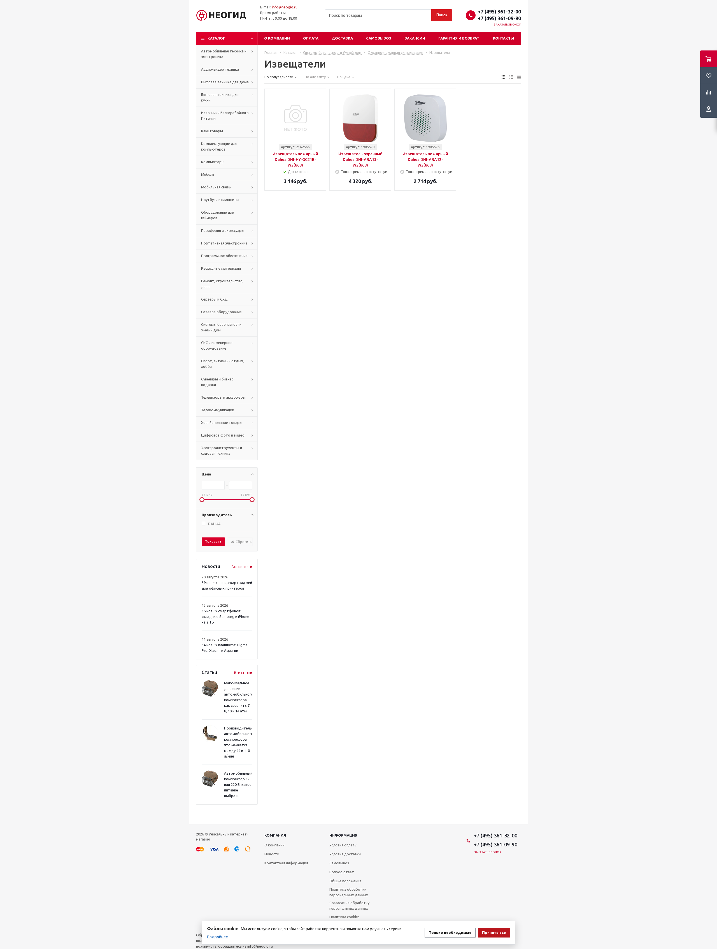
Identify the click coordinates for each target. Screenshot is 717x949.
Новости (271, 854)
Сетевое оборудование (221, 312)
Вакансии (414, 38)
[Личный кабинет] (708, 109)
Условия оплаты (343, 845)
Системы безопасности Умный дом (221, 327)
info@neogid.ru (284, 7)
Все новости (242, 567)
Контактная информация (286, 863)
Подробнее (217, 937)
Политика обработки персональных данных (348, 892)
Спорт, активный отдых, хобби (222, 363)
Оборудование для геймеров (217, 215)
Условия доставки (345, 854)
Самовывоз (378, 38)
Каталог (216, 38)
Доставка (342, 38)
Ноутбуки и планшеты (220, 200)
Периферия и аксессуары (222, 230)
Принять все (494, 932)
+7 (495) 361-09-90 (499, 18)
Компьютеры (212, 162)
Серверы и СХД (214, 299)
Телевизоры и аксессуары (223, 397)
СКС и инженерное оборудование (216, 345)
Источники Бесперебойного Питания (225, 115)
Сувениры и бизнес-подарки (218, 382)
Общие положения (345, 881)
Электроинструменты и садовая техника (221, 450)
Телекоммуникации (217, 410)
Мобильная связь (216, 187)
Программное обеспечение (224, 256)
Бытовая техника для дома (225, 82)
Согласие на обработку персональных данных (349, 905)
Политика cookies (344, 917)
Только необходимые (450, 932)
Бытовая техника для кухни (220, 97)
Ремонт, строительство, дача (222, 283)
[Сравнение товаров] (708, 92)
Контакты (503, 38)
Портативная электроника (224, 243)
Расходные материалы (221, 268)
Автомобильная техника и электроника (223, 54)
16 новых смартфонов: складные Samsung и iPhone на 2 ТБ (225, 616)
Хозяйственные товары (221, 422)
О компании (277, 38)
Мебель (207, 174)
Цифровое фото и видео (223, 435)
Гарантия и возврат (458, 38)
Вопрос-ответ (341, 872)
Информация (343, 835)
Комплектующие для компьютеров (219, 146)
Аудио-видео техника (220, 69)
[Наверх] (710, 822)
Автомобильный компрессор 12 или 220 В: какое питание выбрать (238, 784)
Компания (275, 835)
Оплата (310, 38)
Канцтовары (212, 131)
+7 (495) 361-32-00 (499, 11)
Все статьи (243, 673)
